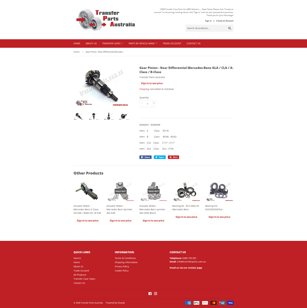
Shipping (144, 89)
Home (77, 43)
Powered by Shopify (115, 302)
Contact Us (194, 43)
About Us (91, 43)
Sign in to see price (152, 83)
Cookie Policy (122, 270)
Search (77, 258)
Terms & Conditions (125, 258)
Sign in (208, 20)
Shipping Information (126, 262)
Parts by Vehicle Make (142, 43)
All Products (80, 274)
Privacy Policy (122, 266)
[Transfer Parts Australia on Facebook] (150, 294)
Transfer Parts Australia (92, 302)
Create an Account (224, 20)
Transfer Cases (111, 43)
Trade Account (172, 43)
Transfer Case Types (84, 278)
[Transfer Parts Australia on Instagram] (155, 294)
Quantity (144, 97)
